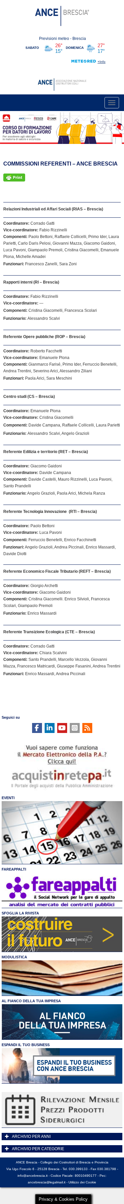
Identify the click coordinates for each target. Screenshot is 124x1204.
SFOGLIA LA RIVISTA (20, 913)
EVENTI (8, 798)
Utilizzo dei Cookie (82, 1182)
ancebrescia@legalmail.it (46, 1182)
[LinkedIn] (50, 728)
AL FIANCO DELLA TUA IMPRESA (31, 1001)
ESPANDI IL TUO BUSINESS (26, 1045)
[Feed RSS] (87, 728)
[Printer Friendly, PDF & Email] (14, 177)
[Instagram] (75, 728)
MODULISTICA (14, 957)
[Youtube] (62, 728)
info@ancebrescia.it (33, 1175)
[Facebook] (37, 728)
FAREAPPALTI (14, 869)
